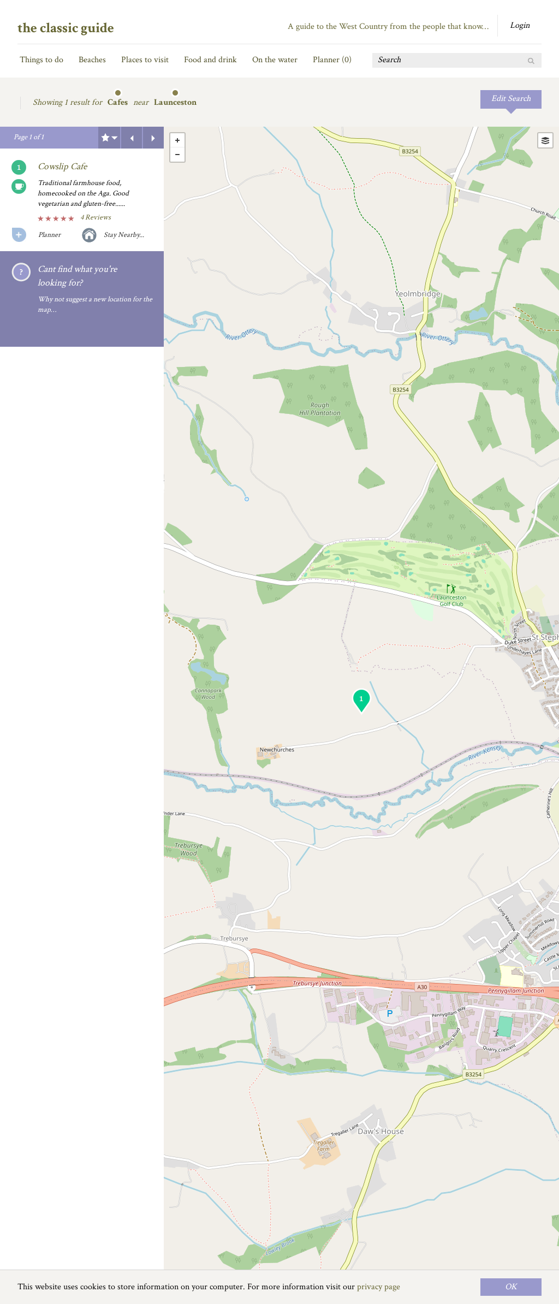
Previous (131, 138)
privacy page (378, 1287)
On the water (275, 60)
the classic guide (65, 28)
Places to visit (145, 60)
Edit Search (511, 98)
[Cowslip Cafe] (361, 701)
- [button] (177, 154)
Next (153, 138)
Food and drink (210, 60)
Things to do (41, 60)
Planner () (332, 60)
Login (520, 25)
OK (511, 1287)
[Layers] (545, 140)
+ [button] (177, 140)
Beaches (92, 60)
